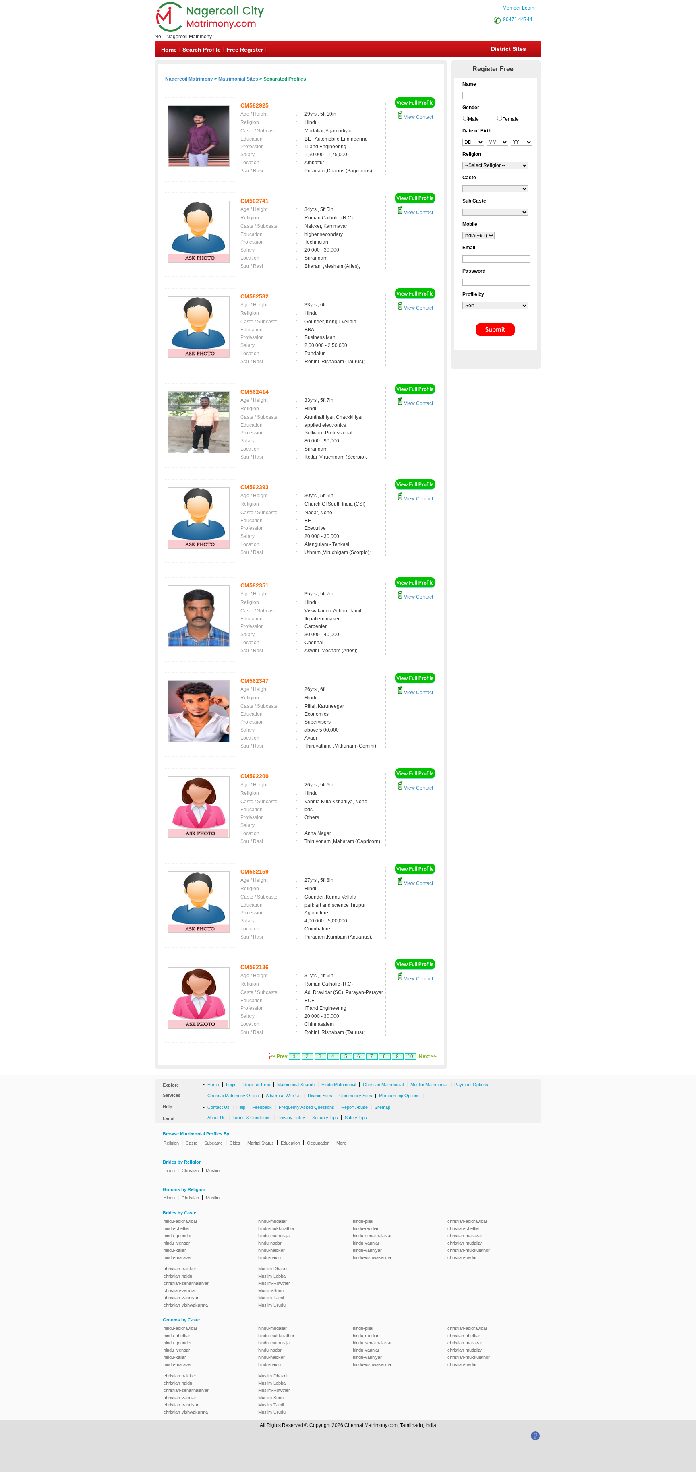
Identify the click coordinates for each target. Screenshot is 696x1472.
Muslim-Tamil (271, 1297)
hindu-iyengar (177, 1242)
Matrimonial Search (296, 1084)
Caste (191, 1143)
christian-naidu (178, 1276)
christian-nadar (462, 1257)
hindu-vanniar (366, 1242)
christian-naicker (180, 1268)
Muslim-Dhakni (272, 1268)
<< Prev (279, 1056)
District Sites (508, 48)
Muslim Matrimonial (428, 1084)
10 (410, 1056)
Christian (190, 1170)
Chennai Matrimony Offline (233, 1095)
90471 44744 (517, 19)
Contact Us (218, 1107)
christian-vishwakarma (186, 1304)
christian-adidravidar (467, 1221)
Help (240, 1107)
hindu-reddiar (366, 1228)
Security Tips (325, 1117)
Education (290, 1143)
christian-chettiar (463, 1228)
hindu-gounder (178, 1235)
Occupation (318, 1143)
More (341, 1143)
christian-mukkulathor (468, 1250)
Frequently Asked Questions (306, 1107)
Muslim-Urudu (272, 1304)
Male (473, 119)
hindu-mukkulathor (276, 1228)
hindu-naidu (269, 1257)
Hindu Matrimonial (338, 1084)
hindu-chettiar (177, 1228)
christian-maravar (464, 1235)
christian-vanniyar (181, 1297)
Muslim (213, 1170)
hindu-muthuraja (274, 1235)
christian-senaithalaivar (186, 1283)
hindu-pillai (363, 1221)
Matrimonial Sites (238, 79)
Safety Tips (356, 1117)
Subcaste (213, 1143)
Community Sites (355, 1095)
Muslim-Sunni (271, 1290)
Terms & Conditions (251, 1117)
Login (231, 1084)
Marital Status (260, 1143)
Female (510, 119)
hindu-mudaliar (272, 1221)
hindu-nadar (270, 1242)
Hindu (169, 1170)
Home (169, 49)
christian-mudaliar (464, 1242)
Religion (171, 1143)
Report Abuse (354, 1107)
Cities (235, 1143)
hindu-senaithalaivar (372, 1235)
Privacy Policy (291, 1117)
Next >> (428, 1056)
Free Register (244, 49)
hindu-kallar (175, 1250)
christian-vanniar (180, 1290)
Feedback (262, 1107)
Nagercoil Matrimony (189, 79)
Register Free (256, 1084)
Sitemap (382, 1107)
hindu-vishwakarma (372, 1257)
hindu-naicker (271, 1250)
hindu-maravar (178, 1257)
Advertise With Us (283, 1095)
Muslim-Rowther (274, 1283)
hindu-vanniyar (367, 1250)
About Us (216, 1117)
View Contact (418, 117)
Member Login (518, 8)
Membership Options (399, 1095)
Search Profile (201, 49)
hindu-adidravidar (180, 1221)
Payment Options (471, 1084)
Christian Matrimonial (383, 1084)
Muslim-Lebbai (272, 1276)
